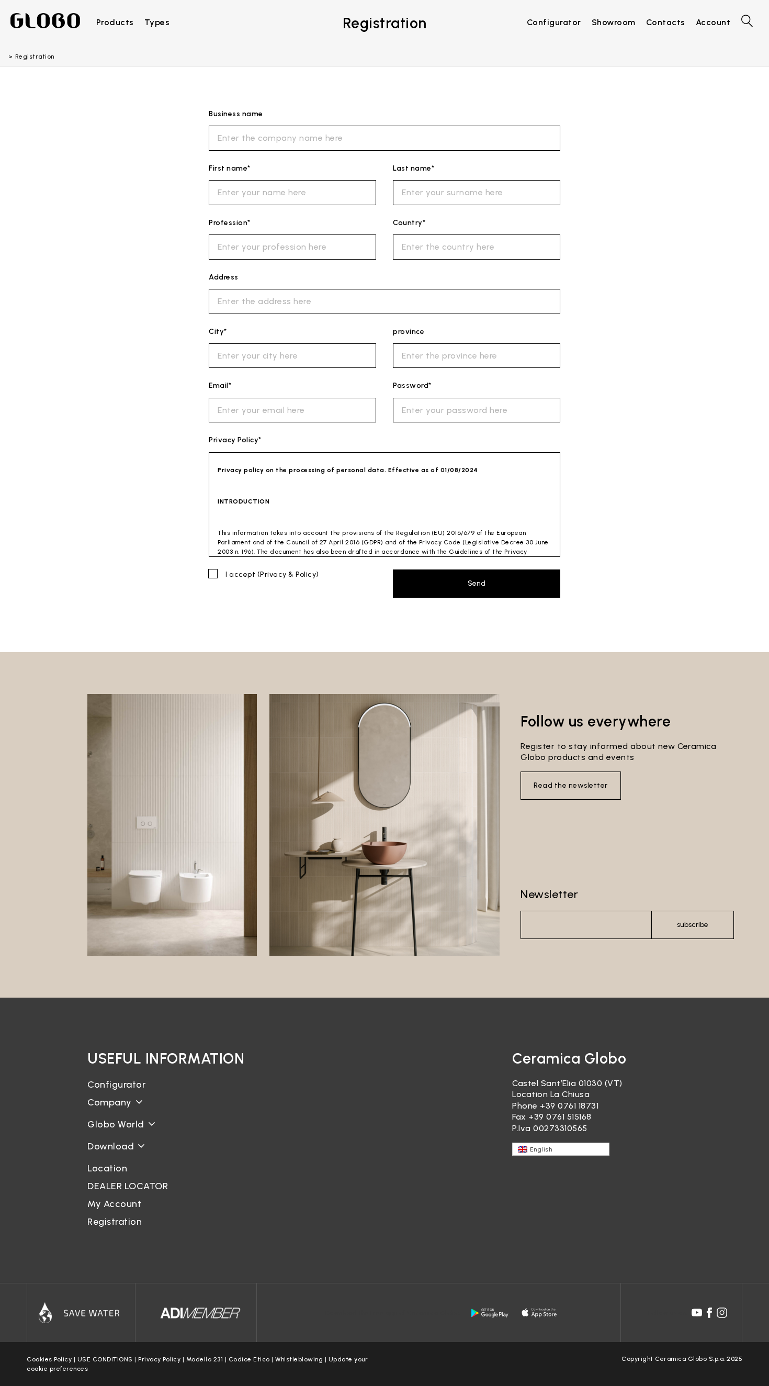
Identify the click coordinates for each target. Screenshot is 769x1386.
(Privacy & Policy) (288, 574)
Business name (236, 113)
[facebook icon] (709, 1312)
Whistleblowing (299, 1359)
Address (224, 277)
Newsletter (549, 894)
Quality (102, 1132)
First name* (230, 168)
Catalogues (111, 1154)
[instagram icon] (722, 1312)
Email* (220, 385)
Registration (114, 1221)
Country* (409, 222)
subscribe (692, 924)
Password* (412, 385)
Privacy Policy (159, 1359)
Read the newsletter (571, 785)
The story (107, 1110)
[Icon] (81, 1312)
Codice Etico (249, 1359)
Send (476, 583)
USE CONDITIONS (105, 1359)
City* (218, 331)
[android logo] (490, 1313)
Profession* (230, 222)
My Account (114, 1204)
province (408, 331)
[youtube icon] (697, 1312)
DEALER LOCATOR (127, 1186)
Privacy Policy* (235, 439)
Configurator (116, 1084)
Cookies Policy (49, 1359)
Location (107, 1168)
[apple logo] (540, 1313)
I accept (272, 574)
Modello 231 (204, 1359)
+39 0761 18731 (569, 1106)
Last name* (413, 168)
